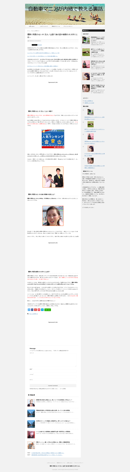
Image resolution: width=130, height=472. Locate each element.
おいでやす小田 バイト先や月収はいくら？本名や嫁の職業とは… (42, 56)
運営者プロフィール (56, 26)
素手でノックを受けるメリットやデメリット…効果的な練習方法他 (97, 50)
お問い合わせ (31, 26)
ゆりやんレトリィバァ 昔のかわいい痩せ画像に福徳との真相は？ (42, 66)
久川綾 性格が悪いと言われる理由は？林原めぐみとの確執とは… (48, 453)
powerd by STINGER (73, 469)
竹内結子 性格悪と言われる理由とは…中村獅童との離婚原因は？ (98, 87)
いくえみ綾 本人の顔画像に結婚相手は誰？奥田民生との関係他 (53, 431)
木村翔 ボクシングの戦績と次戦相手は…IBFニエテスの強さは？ (53, 421)
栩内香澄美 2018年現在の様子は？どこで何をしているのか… (47, 455)
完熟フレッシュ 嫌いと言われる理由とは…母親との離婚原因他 (53, 442)
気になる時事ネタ (33, 313)
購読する (86, 30)
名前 (31, 369)
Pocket (40, 45)
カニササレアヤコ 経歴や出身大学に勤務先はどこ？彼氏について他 (43, 53)
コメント (32, 353)
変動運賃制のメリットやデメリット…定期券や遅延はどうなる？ (97, 38)
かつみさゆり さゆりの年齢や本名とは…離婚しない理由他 (98, 75)
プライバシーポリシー (68, 26)
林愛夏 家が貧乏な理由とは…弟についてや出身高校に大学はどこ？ (54, 400)
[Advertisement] (53, 93)
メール (31, 374)
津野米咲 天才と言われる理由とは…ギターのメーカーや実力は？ (98, 63)
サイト (31, 379)
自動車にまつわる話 (89, 103)
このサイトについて (44, 26)
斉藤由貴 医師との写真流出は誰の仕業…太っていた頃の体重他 (53, 410)
